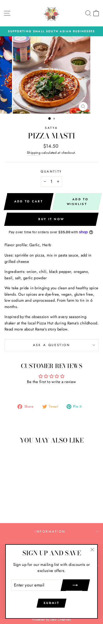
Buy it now (51, 219)
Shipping (33, 152)
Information (50, 531)
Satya (51, 127)
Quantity (51, 171)
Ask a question (51, 345)
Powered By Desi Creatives (51, 619)
